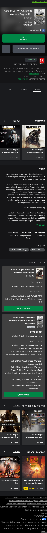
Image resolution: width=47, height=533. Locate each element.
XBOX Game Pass (39, 497)
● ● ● (6, 48)
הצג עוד (42, 225)
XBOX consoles (12, 497)
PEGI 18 (32, 60)
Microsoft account (16, 506)
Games (44, 512)
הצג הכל (16, 120)
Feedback (43, 500)
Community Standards (16, 503)
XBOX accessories (17, 500)
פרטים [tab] (37, 89)
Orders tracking (40, 509)
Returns (28, 509)
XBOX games (25, 497)
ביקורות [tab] (24, 89)
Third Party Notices (30, 528)
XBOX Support (31, 500)
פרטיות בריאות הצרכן (37, 522)
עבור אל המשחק (23, 308)
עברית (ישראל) (40, 516)
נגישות (44, 531)
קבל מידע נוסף (34, 73)
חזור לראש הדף (23, 395)
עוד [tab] (10, 89)
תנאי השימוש (15, 525)
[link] (33, 142)
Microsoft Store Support (36, 506)
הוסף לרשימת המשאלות (27, 48)
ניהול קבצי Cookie (29, 525)
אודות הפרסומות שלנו (11, 528)
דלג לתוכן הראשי (39, 1)
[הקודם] (10, 121)
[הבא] (4, 121)
